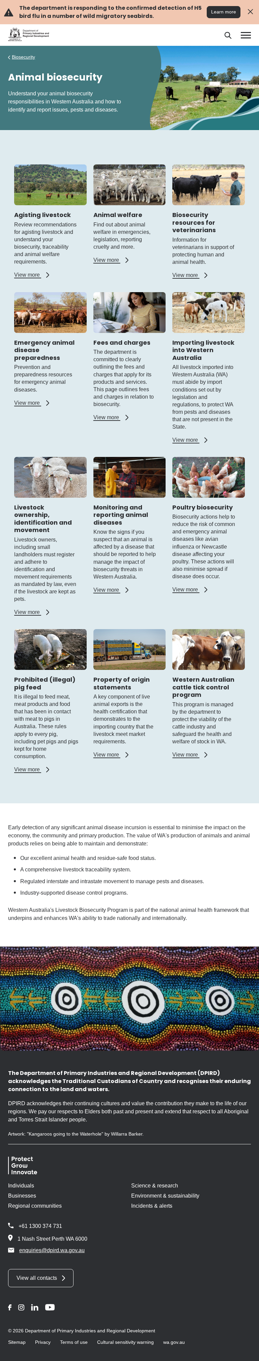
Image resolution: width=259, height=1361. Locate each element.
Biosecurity (23, 57)
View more (31, 275)
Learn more (223, 11)
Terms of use (74, 1342)
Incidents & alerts (151, 1206)
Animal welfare (117, 215)
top (245, 1351)
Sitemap (17, 1342)
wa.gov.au (174, 1342)
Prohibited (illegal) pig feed (45, 683)
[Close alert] (250, 12)
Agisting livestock (42, 215)
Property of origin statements (121, 683)
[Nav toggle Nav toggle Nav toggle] (246, 35)
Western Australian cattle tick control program (203, 687)
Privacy (43, 1342)
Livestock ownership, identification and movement (43, 518)
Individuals (21, 1185)
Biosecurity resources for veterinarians (194, 222)
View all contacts (37, 1278)
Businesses (22, 1196)
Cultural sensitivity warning (125, 1342)
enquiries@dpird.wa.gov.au (52, 1250)
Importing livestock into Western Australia (203, 350)
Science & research (154, 1185)
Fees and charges (121, 342)
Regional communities (35, 1206)
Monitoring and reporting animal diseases (120, 515)
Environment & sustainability (165, 1196)
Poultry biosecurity (202, 507)
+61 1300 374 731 (40, 1226)
